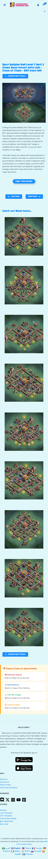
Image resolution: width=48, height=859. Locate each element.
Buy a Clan (4, 824)
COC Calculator (6, 816)
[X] (7, 800)
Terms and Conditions (9, 788)
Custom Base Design (8, 818)
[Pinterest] (24, 800)
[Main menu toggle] (4, 5)
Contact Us (4, 782)
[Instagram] (13, 800)
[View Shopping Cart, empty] (43, 5)
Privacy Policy (5, 785)
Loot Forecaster (6, 813)
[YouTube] (18, 800)
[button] (45, 11)
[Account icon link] (38, 5)
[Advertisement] (24, 38)
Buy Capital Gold (6, 821)
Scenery (3, 810)
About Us (3, 779)
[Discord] (2, 800)
